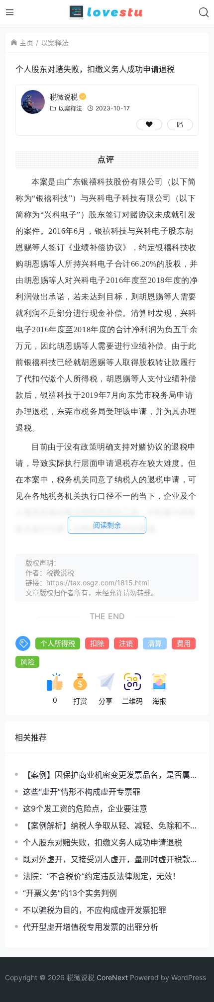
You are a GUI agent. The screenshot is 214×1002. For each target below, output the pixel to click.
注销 (126, 643)
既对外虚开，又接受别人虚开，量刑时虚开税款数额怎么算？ (110, 859)
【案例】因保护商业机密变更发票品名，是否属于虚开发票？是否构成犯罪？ (110, 775)
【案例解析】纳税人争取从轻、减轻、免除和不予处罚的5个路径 (110, 825)
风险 (27, 661)
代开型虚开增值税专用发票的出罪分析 (90, 927)
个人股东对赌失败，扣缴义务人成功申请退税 (102, 842)
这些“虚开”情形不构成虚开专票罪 (81, 792)
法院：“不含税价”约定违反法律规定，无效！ (101, 876)
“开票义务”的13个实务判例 (70, 893)
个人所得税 (57, 643)
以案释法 (55, 42)
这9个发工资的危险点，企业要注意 (85, 809)
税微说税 (64, 96)
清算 (155, 643)
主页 (26, 42)
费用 (184, 643)
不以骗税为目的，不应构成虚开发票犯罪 (94, 910)
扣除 (97, 643)
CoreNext (112, 977)
